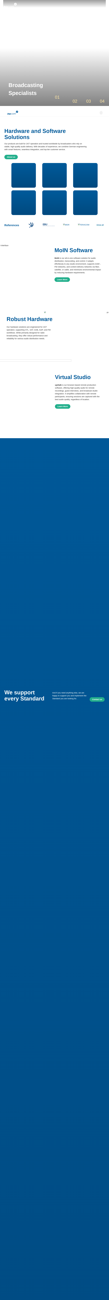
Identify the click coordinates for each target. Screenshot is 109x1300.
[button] (101, 113)
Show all (100, 225)
